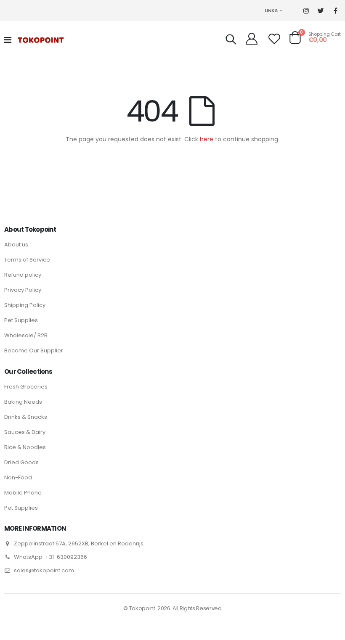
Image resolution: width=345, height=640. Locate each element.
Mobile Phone (23, 493)
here (206, 139)
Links (271, 10)
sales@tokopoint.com (44, 570)
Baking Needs (23, 402)
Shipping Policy (24, 305)
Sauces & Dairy (24, 432)
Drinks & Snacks (25, 417)
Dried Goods (21, 462)
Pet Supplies (21, 320)
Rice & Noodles (25, 447)
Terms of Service (27, 260)
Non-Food (18, 477)
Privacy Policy (22, 290)
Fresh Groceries (26, 387)
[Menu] (7, 40)
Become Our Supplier (33, 350)
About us (16, 245)
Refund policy (22, 275)
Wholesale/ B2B (26, 335)
